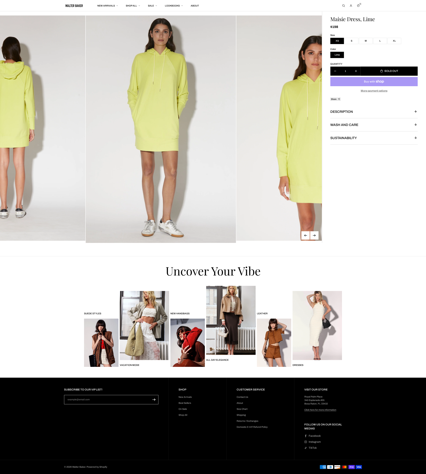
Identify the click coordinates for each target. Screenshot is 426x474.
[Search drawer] (344, 6)
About (240, 403)
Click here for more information (320, 410)
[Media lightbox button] (161, 129)
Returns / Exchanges (247, 421)
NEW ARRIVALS (106, 5)
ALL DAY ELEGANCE (217, 360)
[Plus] (355, 71)
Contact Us (242, 397)
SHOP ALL (131, 5)
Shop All (183, 415)
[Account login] (351, 6)
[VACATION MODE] (144, 325)
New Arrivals (185, 397)
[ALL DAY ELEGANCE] (230, 320)
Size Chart (242, 409)
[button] (154, 399)
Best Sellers (185, 403)
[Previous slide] (305, 235)
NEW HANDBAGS (180, 313)
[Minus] (335, 71)
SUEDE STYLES (92, 313)
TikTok (313, 447)
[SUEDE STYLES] (101, 343)
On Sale (183, 409)
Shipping (241, 415)
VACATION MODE (129, 365)
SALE (151, 5)
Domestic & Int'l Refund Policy (252, 427)
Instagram (315, 441)
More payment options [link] (374, 90)
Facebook (315, 435)
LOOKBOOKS (172, 5)
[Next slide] (314, 235)
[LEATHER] (274, 343)
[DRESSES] (317, 325)
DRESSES (298, 365)
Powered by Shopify (97, 467)
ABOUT (195, 5)
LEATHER (262, 313)
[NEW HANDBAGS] (187, 343)
